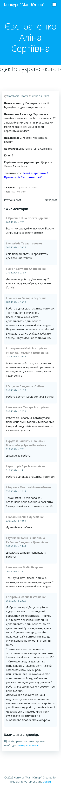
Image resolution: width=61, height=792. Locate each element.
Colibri (47, 781)
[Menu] (54, 4)
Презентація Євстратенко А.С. (23, 177)
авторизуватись (28, 745)
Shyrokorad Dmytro (17, 95)
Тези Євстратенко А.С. (36, 173)
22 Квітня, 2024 (40, 95)
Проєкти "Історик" (28, 187)
